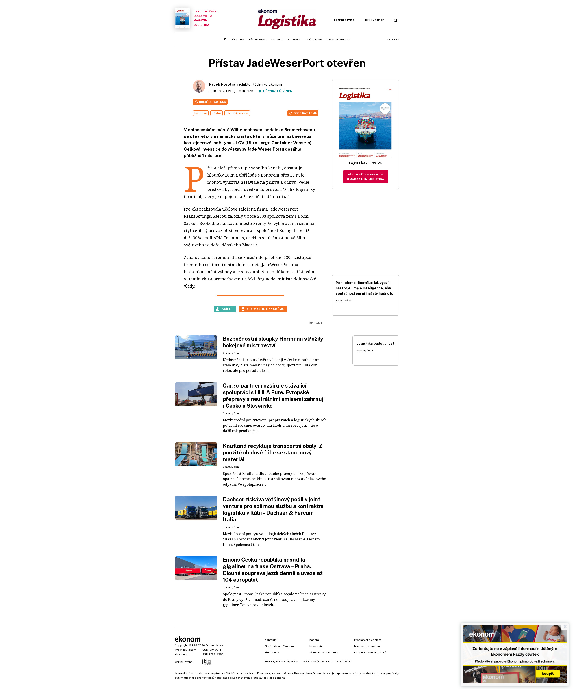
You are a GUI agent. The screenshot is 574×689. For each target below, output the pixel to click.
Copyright (181, 645)
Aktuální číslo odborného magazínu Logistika (205, 18)
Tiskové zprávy (339, 39)
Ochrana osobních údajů (370, 652)
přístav (216, 113)
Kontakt (294, 39)
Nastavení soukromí (367, 646)
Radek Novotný (222, 84)
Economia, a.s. (215, 645)
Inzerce (277, 39)
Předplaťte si (344, 20)
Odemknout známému (265, 309)
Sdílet (227, 309)
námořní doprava (237, 113)
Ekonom (393, 39)
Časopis (238, 39)
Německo (200, 113)
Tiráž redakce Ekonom (279, 646)
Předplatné (257, 39)
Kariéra (314, 640)
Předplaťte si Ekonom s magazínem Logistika (365, 177)
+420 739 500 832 (338, 661)
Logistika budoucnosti (375, 343)
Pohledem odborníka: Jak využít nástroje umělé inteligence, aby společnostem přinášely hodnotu (364, 288)
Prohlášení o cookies (368, 640)
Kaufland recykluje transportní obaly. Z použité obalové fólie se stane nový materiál (272, 452)
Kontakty (270, 640)
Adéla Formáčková (312, 661)
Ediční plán (314, 39)
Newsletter (316, 646)
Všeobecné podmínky (323, 652)
